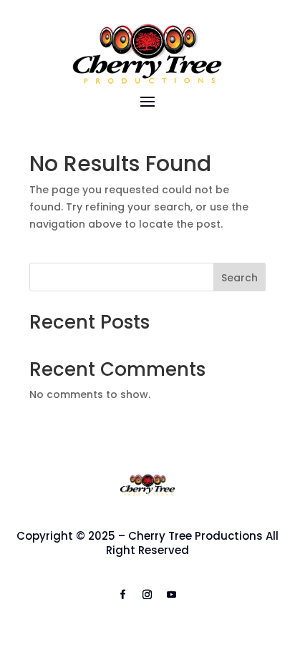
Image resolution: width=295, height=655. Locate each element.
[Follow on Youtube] (172, 595)
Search (239, 278)
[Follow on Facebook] (123, 595)
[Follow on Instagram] (147, 595)
